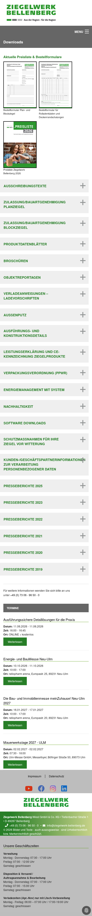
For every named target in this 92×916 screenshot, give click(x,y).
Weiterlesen (15, 642)
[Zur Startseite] (31, 13)
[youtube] (29, 788)
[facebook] (41, 788)
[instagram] (53, 788)
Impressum (34, 776)
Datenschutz (56, 776)
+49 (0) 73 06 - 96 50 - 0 (24, 825)
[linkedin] (64, 788)
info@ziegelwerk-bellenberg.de (66, 825)
